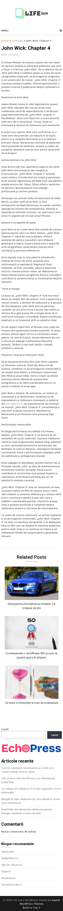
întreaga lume (14, 403)
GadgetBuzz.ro (10, 858)
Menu (4, 30)
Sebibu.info (7, 851)
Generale (17, 40)
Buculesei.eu (8, 878)
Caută (5, 729)
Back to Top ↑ (31, 907)
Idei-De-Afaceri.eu (11, 864)
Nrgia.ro (6, 871)
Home (5, 40)
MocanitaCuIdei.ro (11, 884)
